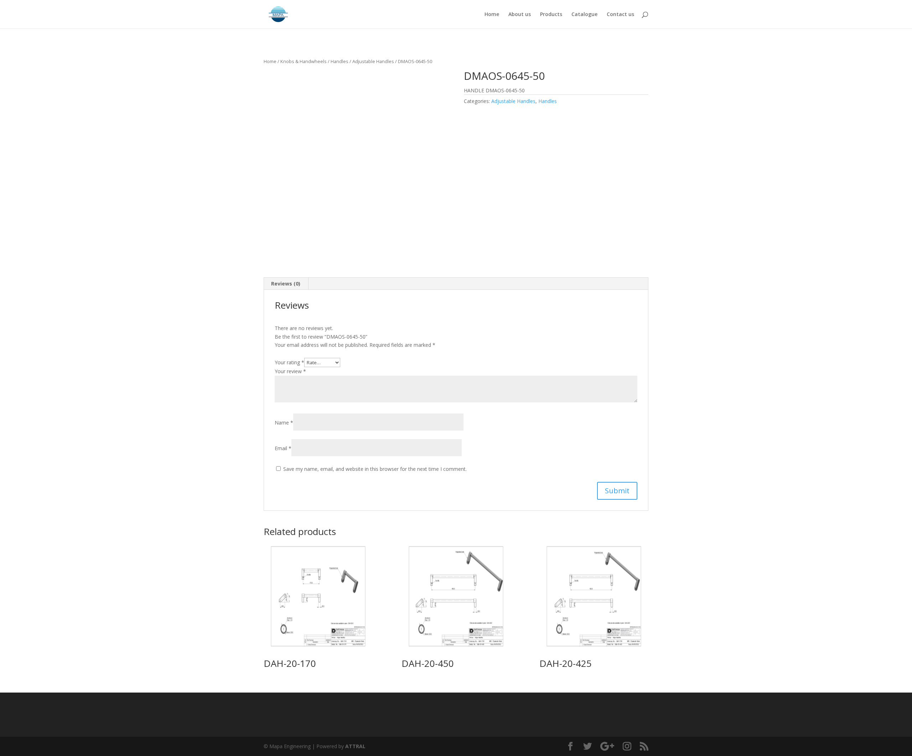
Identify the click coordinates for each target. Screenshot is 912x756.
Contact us (620, 14)
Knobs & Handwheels (303, 61)
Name (284, 422)
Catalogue (584, 14)
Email (283, 448)
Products (551, 14)
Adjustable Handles (373, 61)
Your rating (289, 362)
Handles (339, 61)
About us (519, 14)
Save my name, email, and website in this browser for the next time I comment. (375, 469)
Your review (290, 371)
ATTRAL (355, 746)
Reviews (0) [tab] (285, 283)
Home (491, 14)
